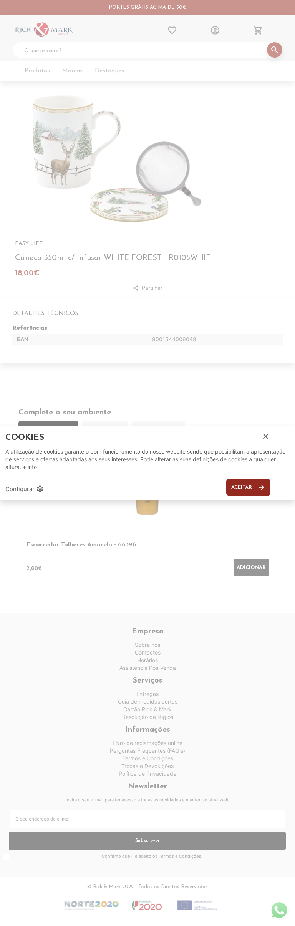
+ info (30, 467)
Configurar (24, 489)
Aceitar (248, 487)
